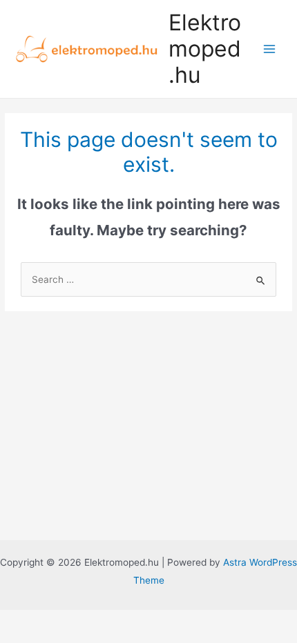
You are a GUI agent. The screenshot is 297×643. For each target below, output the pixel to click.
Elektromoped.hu (205, 49)
